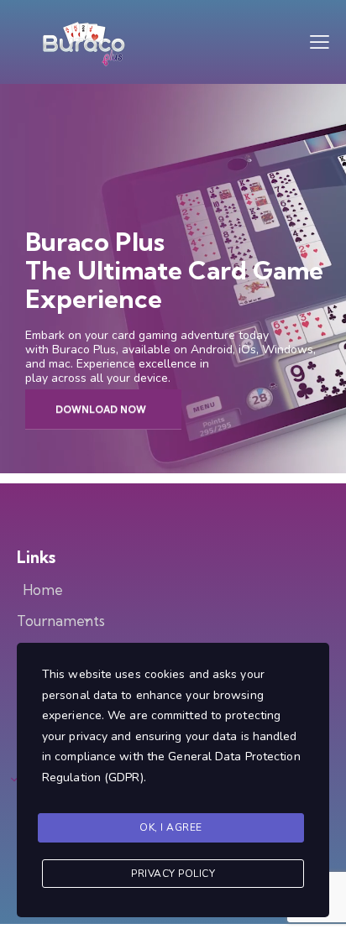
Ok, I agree (170, 827)
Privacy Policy (173, 873)
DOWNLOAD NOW (100, 409)
